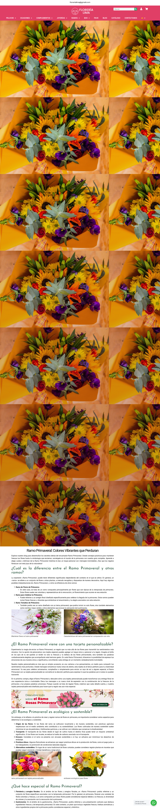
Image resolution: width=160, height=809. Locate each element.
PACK (96, 18)
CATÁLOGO (115, 18)
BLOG (105, 18)
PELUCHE (10, 18)
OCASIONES (25, 18)
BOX (86, 18)
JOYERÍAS (61, 18)
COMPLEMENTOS (43, 18)
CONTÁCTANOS (131, 18)
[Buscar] (135, 9)
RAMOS (75, 18)
